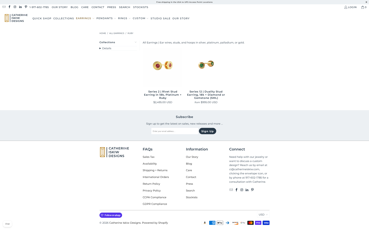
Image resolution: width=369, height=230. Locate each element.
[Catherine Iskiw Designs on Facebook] (9, 7)
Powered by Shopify (155, 222)
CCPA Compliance (154, 197)
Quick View (163, 75)
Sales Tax (149, 157)
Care (85, 7)
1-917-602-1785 (39, 7)
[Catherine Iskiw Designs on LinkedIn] (20, 7)
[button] (85, 19)
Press (111, 7)
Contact (98, 7)
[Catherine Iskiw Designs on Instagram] (14, 7)
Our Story (60, 7)
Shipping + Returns (155, 170)
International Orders (156, 177)
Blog (74, 7)
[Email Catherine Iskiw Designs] (3, 7)
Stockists (140, 7)
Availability (150, 163)
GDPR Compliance (155, 204)
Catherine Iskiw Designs (125, 222)
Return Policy (151, 183)
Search (124, 7)
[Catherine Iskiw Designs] (16, 18)
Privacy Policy (152, 190)
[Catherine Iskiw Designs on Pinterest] (25, 7)
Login (352, 7)
